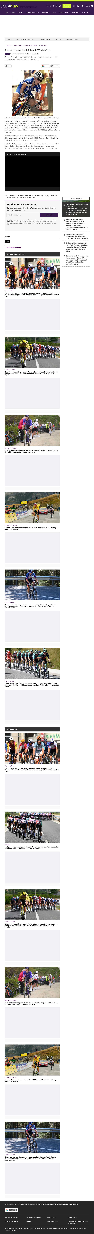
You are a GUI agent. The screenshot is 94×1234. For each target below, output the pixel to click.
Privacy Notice (10, 221)
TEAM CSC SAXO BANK (31, 45)
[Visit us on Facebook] (48, 6)
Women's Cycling (32, 13)
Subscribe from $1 (72, 39)
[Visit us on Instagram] (54, 6)
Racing (20, 13)
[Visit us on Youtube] (57, 6)
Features (75, 13)
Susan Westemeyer (18, 54)
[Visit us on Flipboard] (60, 6)
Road (7, 241)
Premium (45, 13)
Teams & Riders (18, 45)
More (84, 13)
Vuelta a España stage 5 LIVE (25, 39)
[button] (89, 6)
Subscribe (66, 6)
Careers (28, 1221)
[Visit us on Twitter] (51, 6)
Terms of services (28, 220)
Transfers (58, 39)
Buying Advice (64, 13)
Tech (54, 13)
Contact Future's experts (33, 1217)
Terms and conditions (12, 1217)
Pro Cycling (8, 45)
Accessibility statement (12, 1221)
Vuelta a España (45, 39)
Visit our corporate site (70, 1204)
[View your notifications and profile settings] (83, 6)
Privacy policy (51, 1217)
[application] (32, 171)
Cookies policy (72, 1217)
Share (9, 66)
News (13, 13)
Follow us (46, 66)
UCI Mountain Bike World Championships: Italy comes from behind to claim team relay (77, 236)
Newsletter (56, 66)
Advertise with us (52, 1221)
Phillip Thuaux (43, 45)
